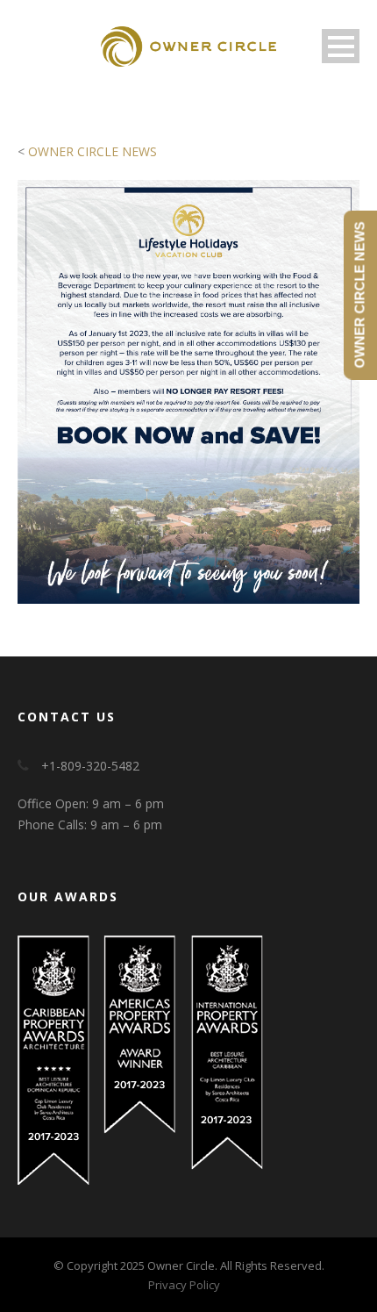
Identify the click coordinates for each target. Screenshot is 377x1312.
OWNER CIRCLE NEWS (92, 151)
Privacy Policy (184, 1285)
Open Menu (340, 46)
